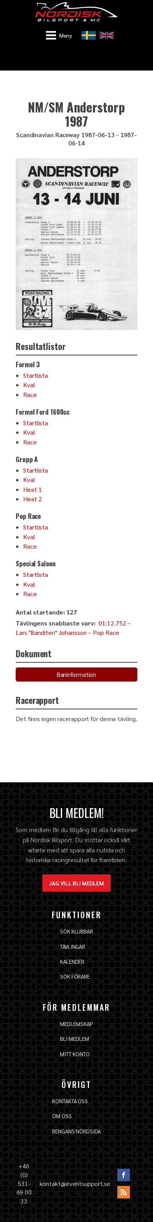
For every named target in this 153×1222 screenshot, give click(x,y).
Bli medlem (74, 1038)
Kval (29, 385)
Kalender (72, 961)
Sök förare (75, 976)
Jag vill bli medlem (76, 883)
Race (30, 394)
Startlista (35, 375)
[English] (107, 35)
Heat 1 (32, 489)
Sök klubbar (76, 931)
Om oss (61, 1115)
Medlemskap (76, 1023)
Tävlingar (72, 946)
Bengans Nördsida (76, 1131)
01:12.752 (112, 623)
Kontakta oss (70, 1100)
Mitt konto (74, 1053)
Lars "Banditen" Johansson (51, 632)
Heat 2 (32, 499)
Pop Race (106, 632)
